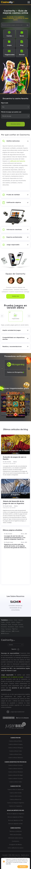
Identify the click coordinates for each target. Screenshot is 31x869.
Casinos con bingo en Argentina (15, 802)
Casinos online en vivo (15, 799)
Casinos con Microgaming (15, 372)
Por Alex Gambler (7, 461)
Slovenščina (11, 626)
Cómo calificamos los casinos (15, 848)
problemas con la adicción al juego (12, 677)
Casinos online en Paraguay (15, 747)
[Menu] (28, 2)
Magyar (18, 622)
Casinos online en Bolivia (15, 741)
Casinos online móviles (15, 792)
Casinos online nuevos (15, 796)
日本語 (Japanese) (6, 631)
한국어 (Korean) (5, 633)
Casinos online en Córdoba (15, 765)
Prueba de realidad (13, 194)
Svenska (21, 626)
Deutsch (20, 620)
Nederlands (4, 624)
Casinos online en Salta (15, 782)
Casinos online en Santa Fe (15, 768)
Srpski (16, 626)
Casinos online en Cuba (15, 751)
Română (20, 624)
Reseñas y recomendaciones (12, 346)
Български (8, 629)
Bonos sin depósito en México (15, 817)
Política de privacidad (15, 834)
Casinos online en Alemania (15, 757)
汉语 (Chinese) (15, 631)
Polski (9, 624)
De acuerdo (23, 866)
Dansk (15, 620)
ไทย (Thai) (14, 629)
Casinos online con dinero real (15, 789)
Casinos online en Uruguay (15, 744)
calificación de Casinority (17, 161)
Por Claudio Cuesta (7, 506)
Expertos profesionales (14, 237)
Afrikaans (10, 620)
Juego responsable (13, 244)
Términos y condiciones (15, 831)
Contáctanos (15, 841)
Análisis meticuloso (13, 141)
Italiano (13, 622)
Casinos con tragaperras (15, 806)
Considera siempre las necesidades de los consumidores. (15, 608)
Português (14, 624)
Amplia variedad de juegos (12, 330)
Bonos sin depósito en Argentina (15, 813)
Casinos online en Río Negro (15, 775)
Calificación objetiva (14, 202)
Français (8, 622)
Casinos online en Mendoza (15, 772)
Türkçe (2, 629)
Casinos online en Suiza (15, 754)
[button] (2, 316)
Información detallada (14, 229)
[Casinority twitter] (18, 649)
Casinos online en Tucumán (15, 778)
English (3, 622)
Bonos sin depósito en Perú (16, 823)
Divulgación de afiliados (15, 844)
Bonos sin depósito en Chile (15, 820)
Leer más (8, 863)
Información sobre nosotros (15, 838)
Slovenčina (4, 626)
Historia (15, 461)
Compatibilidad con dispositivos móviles (14, 338)
